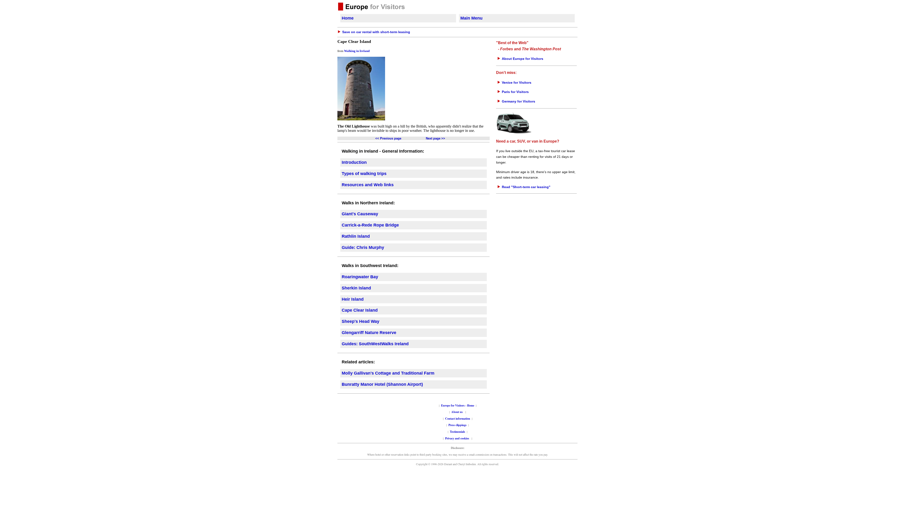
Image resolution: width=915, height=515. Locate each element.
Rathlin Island (356, 236)
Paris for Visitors (515, 92)
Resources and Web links (368, 184)
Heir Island (353, 299)
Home (348, 18)
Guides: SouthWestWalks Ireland (375, 343)
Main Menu (471, 18)
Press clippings (457, 425)
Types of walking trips (364, 173)
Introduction (354, 162)
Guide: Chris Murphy (363, 247)
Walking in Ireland (357, 51)
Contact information (457, 419)
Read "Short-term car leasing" (526, 187)
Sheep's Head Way (360, 321)
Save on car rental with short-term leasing (376, 32)
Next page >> (435, 138)
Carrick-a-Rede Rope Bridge (370, 225)
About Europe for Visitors (522, 59)
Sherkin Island (356, 288)
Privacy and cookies (457, 438)
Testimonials (457, 432)
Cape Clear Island (360, 310)
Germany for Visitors (518, 101)
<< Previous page (388, 138)
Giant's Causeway (360, 213)
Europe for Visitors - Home (457, 405)
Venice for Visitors (516, 82)
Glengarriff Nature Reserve (369, 332)
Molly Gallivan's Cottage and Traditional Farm (388, 373)
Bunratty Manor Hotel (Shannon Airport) (382, 384)
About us (457, 412)
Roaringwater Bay (360, 276)
